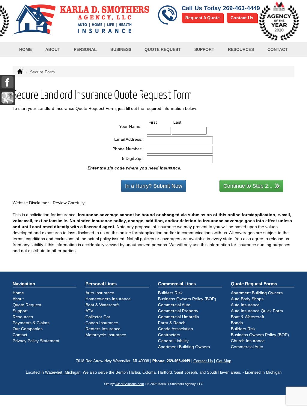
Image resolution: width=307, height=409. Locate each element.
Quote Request (27, 304)
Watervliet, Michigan (62, 372)
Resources (23, 316)
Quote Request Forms (254, 283)
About (18, 298)
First (158, 122)
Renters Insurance (103, 328)
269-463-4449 (241, 8)
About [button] (52, 49)
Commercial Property (178, 310)
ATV (89, 310)
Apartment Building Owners (184, 346)
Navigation (24, 283)
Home (25, 49)
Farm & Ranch (172, 322)
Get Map (223, 361)
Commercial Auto (174, 304)
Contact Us (242, 17)
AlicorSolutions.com (129, 384)
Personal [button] (85, 49)
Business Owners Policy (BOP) (187, 298)
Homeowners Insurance (108, 298)
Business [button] (120, 49)
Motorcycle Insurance (105, 334)
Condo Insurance (101, 322)
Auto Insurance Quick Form (257, 310)
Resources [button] (241, 49)
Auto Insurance (99, 292)
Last (182, 122)
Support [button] (204, 49)
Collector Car (97, 316)
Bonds (237, 322)
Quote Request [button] (163, 49)
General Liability (173, 340)
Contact (277, 49)
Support (20, 310)
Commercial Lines (177, 283)
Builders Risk (170, 292)
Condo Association (175, 328)
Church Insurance (248, 340)
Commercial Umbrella (178, 316)
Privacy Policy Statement (36, 340)
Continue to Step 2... (248, 186)
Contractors (169, 334)
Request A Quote (202, 17)
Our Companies (28, 328)
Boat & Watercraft (102, 304)
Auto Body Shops (247, 298)
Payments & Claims (31, 322)
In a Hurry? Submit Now (153, 186)
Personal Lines (101, 283)
